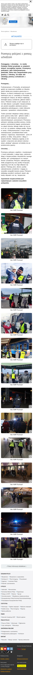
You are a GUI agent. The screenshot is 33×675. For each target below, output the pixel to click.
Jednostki (4, 589)
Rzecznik (4, 639)
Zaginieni (4, 581)
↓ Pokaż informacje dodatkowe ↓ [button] (16, 566)
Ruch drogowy (14, 579)
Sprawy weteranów (24, 639)
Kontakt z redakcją (5, 659)
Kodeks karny (5, 609)
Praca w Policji (5, 620)
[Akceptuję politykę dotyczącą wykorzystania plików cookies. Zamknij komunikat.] (30, 1)
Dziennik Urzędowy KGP (8, 617)
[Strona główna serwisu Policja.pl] (2, 15)
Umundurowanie (6, 596)
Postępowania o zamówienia (9, 631)
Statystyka (4, 603)
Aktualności (13, 31)
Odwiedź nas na (5, 648)
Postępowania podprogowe (9, 633)
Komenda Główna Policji (8, 591)
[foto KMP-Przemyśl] (16, 198)
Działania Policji (5, 574)
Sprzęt (19, 594)
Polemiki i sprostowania (8, 583)
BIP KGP (24, 649)
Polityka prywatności (5, 671)
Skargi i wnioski (12, 639)
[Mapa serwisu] (5, 15)
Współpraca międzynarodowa (20, 596)
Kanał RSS (2, 648)
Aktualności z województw (17, 577)
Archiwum (21, 633)
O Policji (3, 586)
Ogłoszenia (22, 623)
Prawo (3, 614)
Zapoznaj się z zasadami (6, 669)
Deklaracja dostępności (22, 659)
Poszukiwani (23, 579)
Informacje (4, 606)
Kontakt (3, 636)
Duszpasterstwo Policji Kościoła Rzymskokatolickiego (16, 598)
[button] (29, 15)
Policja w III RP (6, 594)
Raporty (23, 609)
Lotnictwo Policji (12, 581)
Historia (14, 594)
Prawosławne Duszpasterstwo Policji (12, 600)
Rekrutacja (16, 625)
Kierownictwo (12, 589)
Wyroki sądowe (21, 617)
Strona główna (5, 31)
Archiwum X (5, 579)
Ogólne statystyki (14, 606)
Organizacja (20, 591)
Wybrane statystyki (26, 606)
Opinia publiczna (6, 611)
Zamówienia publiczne (7, 628)
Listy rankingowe (6, 625)
